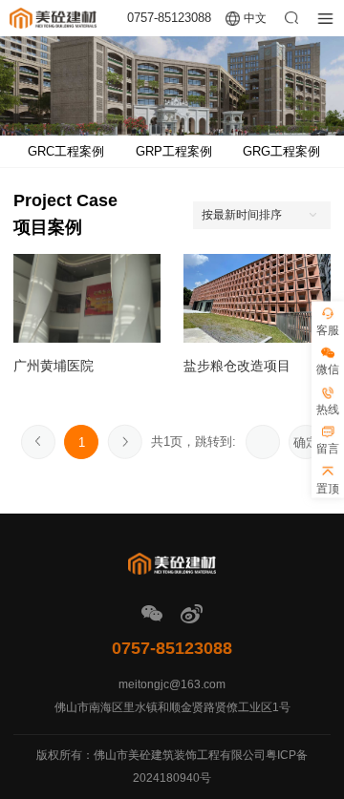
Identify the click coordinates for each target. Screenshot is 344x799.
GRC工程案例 (66, 151)
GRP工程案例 (174, 151)
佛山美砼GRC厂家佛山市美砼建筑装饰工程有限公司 (53, 18)
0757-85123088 (169, 18)
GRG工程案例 (281, 151)
